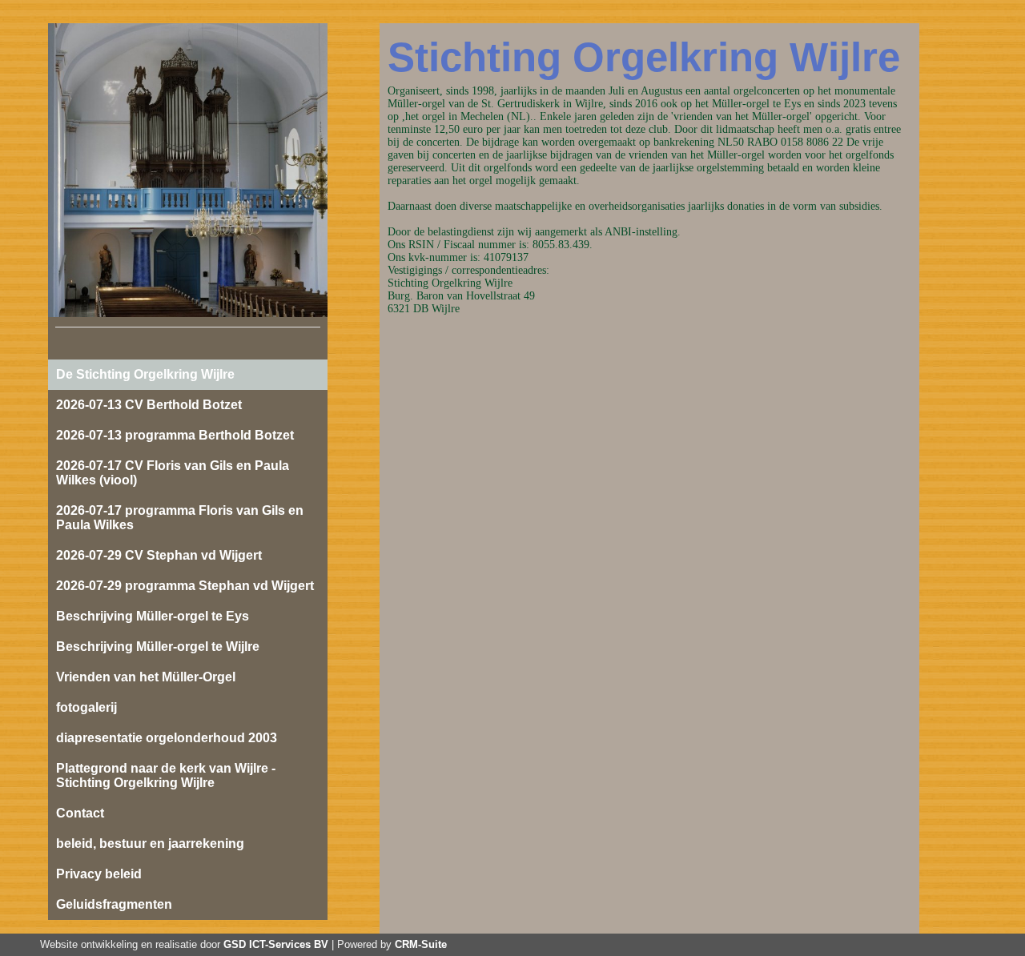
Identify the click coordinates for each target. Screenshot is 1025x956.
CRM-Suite (421, 944)
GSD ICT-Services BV (275, 944)
